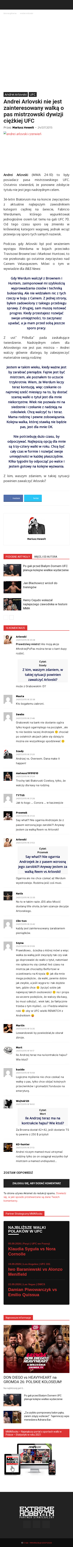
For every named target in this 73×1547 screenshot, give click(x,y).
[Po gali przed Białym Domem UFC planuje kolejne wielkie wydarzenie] (12, 570)
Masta (20, 696)
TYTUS (20, 795)
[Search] (68, 5)
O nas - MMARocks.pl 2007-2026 (37, 1542)
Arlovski (21, 636)
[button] (6, 5)
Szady (20, 751)
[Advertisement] (36, 53)
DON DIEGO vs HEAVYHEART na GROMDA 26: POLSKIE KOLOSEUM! (33, 1379)
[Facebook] (26, 1524)
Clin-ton (21, 921)
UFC (33, 94)
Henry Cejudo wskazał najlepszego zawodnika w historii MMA (45, 604)
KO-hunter (23, 1144)
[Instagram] (36, 1524)
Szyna (20, 943)
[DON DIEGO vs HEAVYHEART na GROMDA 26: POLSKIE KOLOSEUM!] (36, 1349)
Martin (20, 1025)
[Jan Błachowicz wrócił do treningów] (12, 587)
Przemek (21, 812)
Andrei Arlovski (26, 13)
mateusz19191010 (27, 773)
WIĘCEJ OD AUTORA (45, 556)
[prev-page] (6, 617)
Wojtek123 (22, 1101)
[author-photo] (36, 534)
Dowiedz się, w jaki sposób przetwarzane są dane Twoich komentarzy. (35, 1197)
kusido (20, 1069)
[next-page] (11, 617)
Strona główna (10, 13)
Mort (19, 1047)
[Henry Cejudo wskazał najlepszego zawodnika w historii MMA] (12, 604)
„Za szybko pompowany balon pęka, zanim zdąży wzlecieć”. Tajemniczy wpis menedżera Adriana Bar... (46, 1416)
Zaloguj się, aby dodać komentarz (36, 1183)
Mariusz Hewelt (23, 127)
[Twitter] (46, 1524)
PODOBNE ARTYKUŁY (18, 556)
